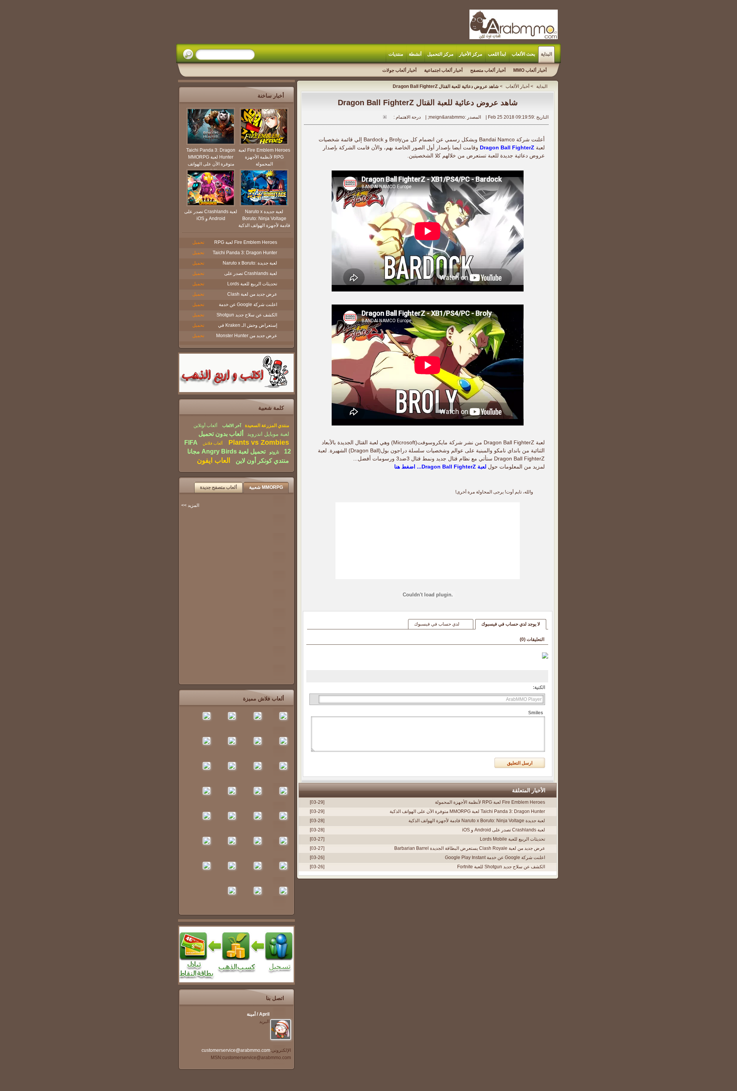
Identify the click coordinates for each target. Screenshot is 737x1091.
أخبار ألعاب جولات (399, 70)
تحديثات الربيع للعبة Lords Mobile (512, 839)
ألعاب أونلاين (205, 425)
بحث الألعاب (523, 54)
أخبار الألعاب (517, 86)
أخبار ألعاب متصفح (488, 70)
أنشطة (415, 54)
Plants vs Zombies (257, 442)
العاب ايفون (213, 460)
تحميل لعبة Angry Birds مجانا (226, 451)
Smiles (535, 712)
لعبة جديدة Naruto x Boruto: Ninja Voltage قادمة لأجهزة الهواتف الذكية (476, 820)
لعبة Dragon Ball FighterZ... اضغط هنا (440, 467)
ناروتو (274, 452)
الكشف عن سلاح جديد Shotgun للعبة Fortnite (501, 866)
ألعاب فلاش (212, 443)
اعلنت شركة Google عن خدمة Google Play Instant (495, 857)
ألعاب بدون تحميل (220, 433)
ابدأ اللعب (497, 54)
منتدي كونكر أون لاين (261, 460)
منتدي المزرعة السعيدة (267, 425)
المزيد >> (190, 505)
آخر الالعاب (231, 425)
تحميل (198, 242)
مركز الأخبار (470, 54)
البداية (546, 54)
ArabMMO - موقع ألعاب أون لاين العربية (513, 24)
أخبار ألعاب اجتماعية (443, 70)
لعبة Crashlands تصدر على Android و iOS (503, 830)
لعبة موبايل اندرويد (268, 434)
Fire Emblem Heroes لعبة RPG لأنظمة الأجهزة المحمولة (490, 802)
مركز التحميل (440, 54)
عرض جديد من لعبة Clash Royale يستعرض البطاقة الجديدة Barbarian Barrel (469, 848)
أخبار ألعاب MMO (530, 70)
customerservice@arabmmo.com (236, 1050)
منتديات (395, 54)
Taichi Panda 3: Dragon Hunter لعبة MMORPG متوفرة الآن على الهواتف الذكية (467, 811)
